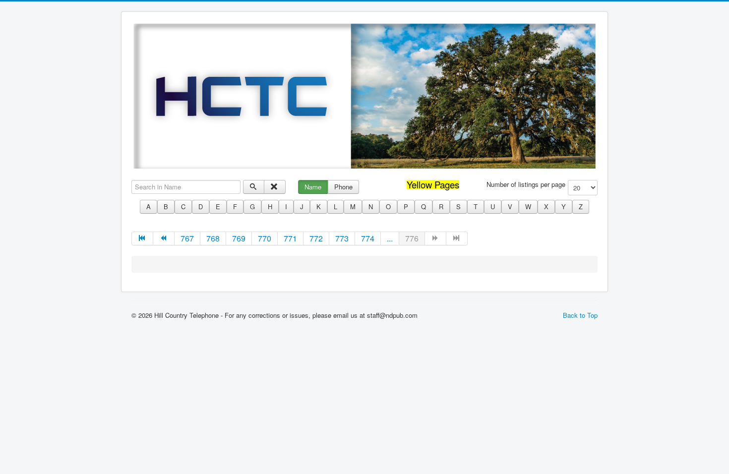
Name (312, 186)
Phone (343, 186)
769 (238, 238)
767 (187, 238)
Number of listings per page (525, 184)
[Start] (142, 238)
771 (290, 238)
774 (367, 238)
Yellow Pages (433, 184)
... (390, 238)
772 (316, 238)
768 (213, 238)
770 (264, 238)
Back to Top (580, 315)
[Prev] (164, 238)
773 (342, 238)
